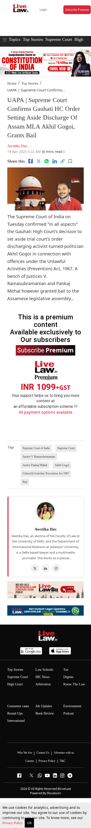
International (16, 721)
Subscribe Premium (77, 9)
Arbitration (43, 684)
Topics (14, 39)
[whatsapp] (46, 161)
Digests (68, 677)
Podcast (68, 713)
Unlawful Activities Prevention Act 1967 (46, 473)
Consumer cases (18, 706)
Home (12, 83)
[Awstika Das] (46, 511)
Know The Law (74, 684)
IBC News (42, 677)
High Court (15, 684)
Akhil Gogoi (62, 465)
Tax (65, 669)
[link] (62, 161)
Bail (25, 482)
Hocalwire (54, 793)
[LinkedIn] (45, 568)
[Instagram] (56, 568)
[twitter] (38, 161)
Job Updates (43, 706)
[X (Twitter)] (35, 568)
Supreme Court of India (36, 448)
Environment (72, 706)
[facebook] (30, 161)
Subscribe (45, 350)
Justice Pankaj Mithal (35, 465)
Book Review (44, 713)
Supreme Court (58, 39)
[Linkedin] (54, 161)
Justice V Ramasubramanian (39, 456)
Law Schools (44, 669)
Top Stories (33, 39)
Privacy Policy (13, 823)
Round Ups (15, 713)
